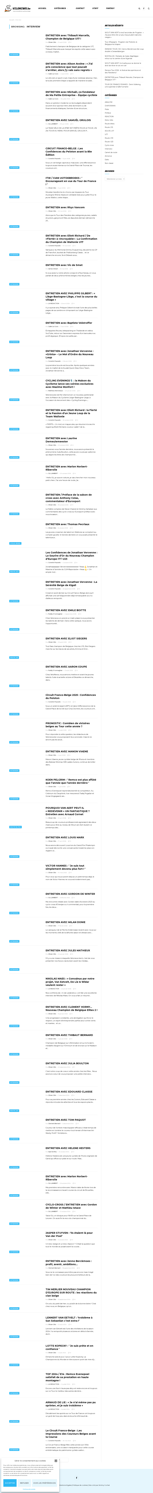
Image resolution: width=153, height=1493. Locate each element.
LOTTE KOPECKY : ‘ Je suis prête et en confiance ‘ (69, 1347)
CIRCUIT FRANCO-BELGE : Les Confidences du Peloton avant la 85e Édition (69, 151)
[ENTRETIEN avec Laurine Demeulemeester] (26, 447)
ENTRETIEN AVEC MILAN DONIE (65, 922)
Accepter (10, 1483)
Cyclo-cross (15, 543)
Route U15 (14, 657)
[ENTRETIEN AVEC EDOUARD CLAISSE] (26, 1101)
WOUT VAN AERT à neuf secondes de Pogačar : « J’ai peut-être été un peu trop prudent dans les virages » (124, 35)
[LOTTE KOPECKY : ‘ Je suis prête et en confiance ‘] (26, 1355)
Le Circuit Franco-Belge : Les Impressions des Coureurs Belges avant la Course (71, 1433)
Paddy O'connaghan (55, 614)
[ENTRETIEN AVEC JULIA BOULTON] (26, 1072)
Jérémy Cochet (104, 1485)
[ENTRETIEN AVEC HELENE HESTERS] (26, 1157)
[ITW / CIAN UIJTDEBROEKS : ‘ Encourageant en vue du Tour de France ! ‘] (26, 187)
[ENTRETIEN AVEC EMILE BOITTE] (26, 619)
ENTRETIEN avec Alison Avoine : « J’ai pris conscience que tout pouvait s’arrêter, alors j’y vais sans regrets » (69, 67)
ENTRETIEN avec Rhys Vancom (65, 207)
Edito (107, 160)
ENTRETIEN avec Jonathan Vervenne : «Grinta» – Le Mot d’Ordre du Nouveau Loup (69, 354)
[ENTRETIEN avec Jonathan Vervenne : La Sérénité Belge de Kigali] (26, 591)
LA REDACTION (53, 303)
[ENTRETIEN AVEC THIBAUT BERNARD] (26, 1044)
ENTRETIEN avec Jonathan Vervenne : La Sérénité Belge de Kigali (71, 584)
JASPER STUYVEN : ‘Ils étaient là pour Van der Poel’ (69, 1234)
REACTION (109, 117)
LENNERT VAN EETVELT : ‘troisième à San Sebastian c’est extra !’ (69, 1319)
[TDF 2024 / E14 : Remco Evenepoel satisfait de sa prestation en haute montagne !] (26, 1383)
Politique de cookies (29, 1489)
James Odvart (53, 269)
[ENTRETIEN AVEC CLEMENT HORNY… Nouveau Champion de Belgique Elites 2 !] (26, 1016)
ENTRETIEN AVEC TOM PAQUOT (66, 1119)
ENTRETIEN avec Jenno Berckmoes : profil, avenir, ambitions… (69, 1263)
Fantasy (110, 8)
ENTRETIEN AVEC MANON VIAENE (67, 751)
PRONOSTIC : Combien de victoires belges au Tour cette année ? (68, 725)
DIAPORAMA (110, 106)
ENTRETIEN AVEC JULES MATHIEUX (68, 950)
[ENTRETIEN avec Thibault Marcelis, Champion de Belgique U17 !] (26, 44)
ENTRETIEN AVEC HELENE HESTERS (68, 1148)
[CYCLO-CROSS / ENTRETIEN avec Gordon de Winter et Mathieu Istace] (26, 1214)
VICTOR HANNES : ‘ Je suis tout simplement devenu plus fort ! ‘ (65, 867)
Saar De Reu (52, 1152)
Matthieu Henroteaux (55, 391)
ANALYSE (108, 102)
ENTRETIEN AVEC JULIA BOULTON (67, 1063)
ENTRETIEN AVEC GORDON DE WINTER (70, 893)
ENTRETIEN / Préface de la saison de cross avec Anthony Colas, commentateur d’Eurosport (69, 498)
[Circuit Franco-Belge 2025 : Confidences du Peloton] (26, 704)
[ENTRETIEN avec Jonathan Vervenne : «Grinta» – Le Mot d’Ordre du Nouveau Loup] (26, 360)
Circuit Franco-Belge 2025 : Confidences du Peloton (71, 697)
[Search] (139, 8)
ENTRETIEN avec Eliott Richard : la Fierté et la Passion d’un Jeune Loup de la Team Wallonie (71, 413)
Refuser (24, 1483)
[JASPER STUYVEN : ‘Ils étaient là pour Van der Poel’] (26, 1242)
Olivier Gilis (52, 42)
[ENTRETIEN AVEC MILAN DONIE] (26, 931)
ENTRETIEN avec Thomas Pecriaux (67, 524)
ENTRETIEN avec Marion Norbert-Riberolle (67, 468)
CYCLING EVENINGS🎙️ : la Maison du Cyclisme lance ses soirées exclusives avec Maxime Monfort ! (69, 383)
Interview (14, 54)
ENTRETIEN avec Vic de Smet (64, 265)
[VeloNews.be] (17, 8)
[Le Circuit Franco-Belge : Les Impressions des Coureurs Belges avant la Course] (26, 1439)
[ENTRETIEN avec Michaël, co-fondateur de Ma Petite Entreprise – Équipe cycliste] (26, 101)
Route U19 (14, 1110)
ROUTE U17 (109, 131)
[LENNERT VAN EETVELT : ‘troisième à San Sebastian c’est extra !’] (26, 1327)
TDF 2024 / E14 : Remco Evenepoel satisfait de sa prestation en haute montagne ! (67, 1377)
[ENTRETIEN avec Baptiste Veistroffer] (26, 332)
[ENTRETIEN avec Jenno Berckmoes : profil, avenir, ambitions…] (26, 1270)
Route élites (15, 827)
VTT (106, 134)
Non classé (109, 163)
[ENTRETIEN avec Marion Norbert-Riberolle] (26, 475)
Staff (95, 8)
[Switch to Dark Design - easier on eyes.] (148, 8)
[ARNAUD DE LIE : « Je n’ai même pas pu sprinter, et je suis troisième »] (26, 1411)
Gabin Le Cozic (53, 74)
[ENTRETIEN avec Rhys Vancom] (26, 216)
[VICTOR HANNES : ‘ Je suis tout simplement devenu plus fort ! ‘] (26, 875)
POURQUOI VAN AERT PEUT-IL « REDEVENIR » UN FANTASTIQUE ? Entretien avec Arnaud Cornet (68, 811)
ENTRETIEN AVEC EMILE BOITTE (66, 610)
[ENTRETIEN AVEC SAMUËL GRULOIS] (26, 129)
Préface (108, 113)
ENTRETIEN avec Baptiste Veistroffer (69, 322)
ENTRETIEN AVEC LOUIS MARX (65, 837)
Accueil (42, 8)
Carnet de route (111, 152)
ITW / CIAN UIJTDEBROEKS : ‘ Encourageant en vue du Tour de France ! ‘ (71, 181)
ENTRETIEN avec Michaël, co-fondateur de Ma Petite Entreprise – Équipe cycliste (71, 94)
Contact (80, 8)
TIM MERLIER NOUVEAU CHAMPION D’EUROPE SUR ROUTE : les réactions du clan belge (71, 1292)
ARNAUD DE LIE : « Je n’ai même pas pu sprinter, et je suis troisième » (71, 1404)
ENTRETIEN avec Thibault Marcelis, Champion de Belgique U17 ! (68, 37)
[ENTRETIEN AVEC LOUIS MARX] (26, 846)
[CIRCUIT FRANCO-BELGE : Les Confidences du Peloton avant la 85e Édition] (26, 157)
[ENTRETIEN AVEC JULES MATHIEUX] (26, 959)
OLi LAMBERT (53, 124)
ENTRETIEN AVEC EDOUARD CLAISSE (69, 1091)
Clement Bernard (54, 1123)
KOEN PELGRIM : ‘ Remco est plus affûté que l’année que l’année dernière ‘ (71, 781)
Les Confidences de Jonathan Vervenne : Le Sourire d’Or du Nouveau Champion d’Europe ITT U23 (71, 555)
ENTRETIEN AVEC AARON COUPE (66, 666)
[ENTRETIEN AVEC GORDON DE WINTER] (26, 903)
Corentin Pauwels (54, 158)
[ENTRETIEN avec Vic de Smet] (26, 274)
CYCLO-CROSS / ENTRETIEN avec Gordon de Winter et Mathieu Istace (71, 1206)
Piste (107, 109)
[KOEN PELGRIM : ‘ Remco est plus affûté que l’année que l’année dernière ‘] (26, 789)
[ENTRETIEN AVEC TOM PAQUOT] (26, 1129)
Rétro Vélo (109, 120)
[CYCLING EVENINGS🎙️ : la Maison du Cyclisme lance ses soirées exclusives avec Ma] (26, 389)
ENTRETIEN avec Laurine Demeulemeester (61, 440)
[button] (56, 1461)
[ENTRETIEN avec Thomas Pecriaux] (26, 533)
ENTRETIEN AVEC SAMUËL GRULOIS (68, 120)
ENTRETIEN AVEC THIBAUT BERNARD (69, 1035)
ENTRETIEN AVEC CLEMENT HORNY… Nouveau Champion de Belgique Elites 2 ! (71, 1009)
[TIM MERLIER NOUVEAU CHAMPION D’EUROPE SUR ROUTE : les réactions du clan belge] (26, 1298)
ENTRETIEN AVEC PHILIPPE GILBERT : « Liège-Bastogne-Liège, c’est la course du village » (71, 296)
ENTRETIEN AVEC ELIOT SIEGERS (66, 638)
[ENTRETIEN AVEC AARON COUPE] (26, 676)
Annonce (108, 156)
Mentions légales (65, 1485)
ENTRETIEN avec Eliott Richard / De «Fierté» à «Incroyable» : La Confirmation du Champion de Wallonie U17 (71, 238)
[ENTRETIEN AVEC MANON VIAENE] (26, 760)
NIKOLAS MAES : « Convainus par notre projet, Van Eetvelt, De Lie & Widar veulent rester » (70, 981)
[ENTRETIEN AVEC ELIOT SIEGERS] (26, 647)
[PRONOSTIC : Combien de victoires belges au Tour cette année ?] (26, 732)
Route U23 (14, 571)
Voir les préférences (44, 1483)
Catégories (60, 8)
